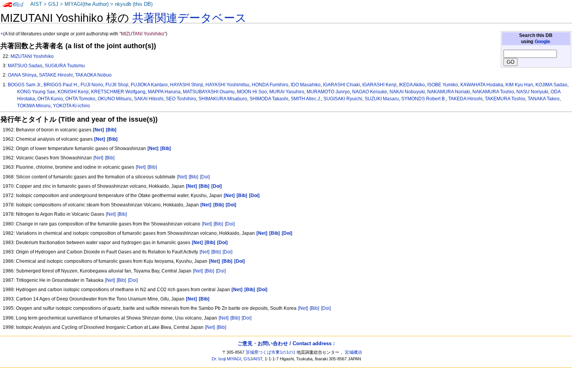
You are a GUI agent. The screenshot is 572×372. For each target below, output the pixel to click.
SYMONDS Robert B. (423, 98)
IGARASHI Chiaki (341, 84)
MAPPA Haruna (164, 91)
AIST (36, 4)
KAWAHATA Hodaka (481, 84)
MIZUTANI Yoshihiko (32, 56)
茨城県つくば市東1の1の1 (270, 352)
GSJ (53, 4)
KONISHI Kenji (73, 91)
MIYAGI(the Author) (87, 4)
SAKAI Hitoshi (148, 98)
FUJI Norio (92, 84)
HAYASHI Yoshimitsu (227, 84)
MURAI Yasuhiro (286, 91)
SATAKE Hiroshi (56, 75)
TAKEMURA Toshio (505, 98)
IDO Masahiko (306, 84)
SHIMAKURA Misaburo (222, 98)
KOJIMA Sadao (551, 84)
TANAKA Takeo (544, 98)
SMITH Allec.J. (306, 98)
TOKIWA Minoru (34, 105)
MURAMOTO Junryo (328, 91)
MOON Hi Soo (252, 91)
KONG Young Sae (36, 91)
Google (542, 41)
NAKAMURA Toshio (493, 91)
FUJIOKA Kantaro (149, 84)
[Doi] (205, 177)
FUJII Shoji (116, 84)
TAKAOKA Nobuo (93, 75)
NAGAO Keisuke (369, 91)
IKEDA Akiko (412, 84)
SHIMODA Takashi (268, 98)
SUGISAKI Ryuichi (342, 98)
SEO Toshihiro (181, 98)
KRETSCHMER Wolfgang (118, 91)
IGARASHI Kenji (379, 84)
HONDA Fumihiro (270, 84)
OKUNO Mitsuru (115, 98)
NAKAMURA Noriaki (448, 91)
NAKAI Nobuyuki (407, 91)
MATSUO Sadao (25, 65)
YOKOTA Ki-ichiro (71, 105)
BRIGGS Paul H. (61, 84)
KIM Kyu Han (519, 84)
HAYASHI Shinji (186, 84)
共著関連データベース (189, 18)
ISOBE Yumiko (442, 84)
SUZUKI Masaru (382, 98)
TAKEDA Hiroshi (465, 98)
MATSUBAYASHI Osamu (209, 91)
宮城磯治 (353, 352)
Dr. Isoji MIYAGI (226, 358)
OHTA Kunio (50, 98)
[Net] (98, 158)
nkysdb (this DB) (134, 4)
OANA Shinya (22, 75)
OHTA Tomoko (80, 98)
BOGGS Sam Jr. (24, 84)
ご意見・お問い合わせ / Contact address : (286, 343)
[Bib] (109, 158)
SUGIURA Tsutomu (65, 65)
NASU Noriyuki (532, 91)
